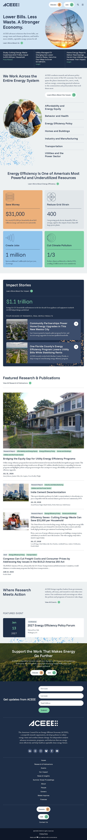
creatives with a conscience (48, 837)
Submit (44, 710)
